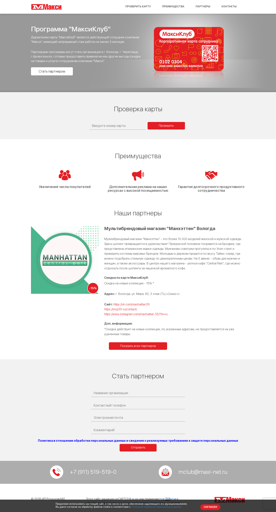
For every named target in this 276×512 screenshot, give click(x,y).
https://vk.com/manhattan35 (131, 304)
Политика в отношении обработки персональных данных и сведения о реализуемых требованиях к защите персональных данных (138, 440)
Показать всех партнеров (138, 346)
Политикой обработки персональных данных (156, 506)
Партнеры (203, 6)
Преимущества (173, 6)
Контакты (229, 6)
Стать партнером (52, 71)
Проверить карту (138, 6)
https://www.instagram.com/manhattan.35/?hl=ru (136, 314)
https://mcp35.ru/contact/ (120, 309)
